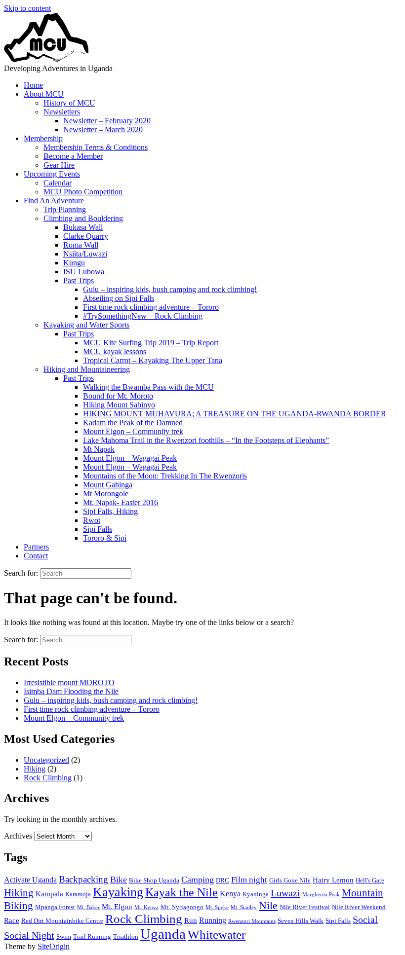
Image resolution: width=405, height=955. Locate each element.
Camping (197, 879)
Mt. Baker (88, 907)
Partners (36, 547)
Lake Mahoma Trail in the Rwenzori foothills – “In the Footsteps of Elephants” (206, 440)
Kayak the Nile (181, 892)
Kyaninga (256, 894)
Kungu (74, 262)
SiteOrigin (54, 946)
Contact (36, 555)
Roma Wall (80, 245)
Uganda (163, 934)
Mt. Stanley (244, 907)
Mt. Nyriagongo (182, 907)
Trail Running (92, 936)
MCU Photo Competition (82, 191)
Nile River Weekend (359, 907)
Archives (18, 836)
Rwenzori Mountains (252, 921)
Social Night (29, 935)
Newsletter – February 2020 (107, 120)
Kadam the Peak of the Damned (133, 422)
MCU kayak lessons (114, 351)
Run (190, 920)
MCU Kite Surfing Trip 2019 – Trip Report (150, 342)
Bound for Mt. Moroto (118, 396)
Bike (118, 879)
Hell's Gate (370, 880)
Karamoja (78, 894)
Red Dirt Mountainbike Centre (62, 920)
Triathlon (125, 936)
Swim (63, 936)
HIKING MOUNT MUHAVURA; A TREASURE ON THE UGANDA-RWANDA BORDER (234, 413)
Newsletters (61, 112)
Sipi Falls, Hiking (110, 511)
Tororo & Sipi (104, 538)
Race (11, 920)
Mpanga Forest (55, 907)
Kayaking (118, 892)
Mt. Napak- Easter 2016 (120, 502)
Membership (43, 138)
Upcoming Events (52, 174)
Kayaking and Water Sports (86, 325)
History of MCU (69, 103)
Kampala (49, 894)
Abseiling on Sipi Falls (118, 298)
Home (33, 85)
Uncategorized (46, 760)
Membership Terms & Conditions (95, 147)
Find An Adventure (54, 200)
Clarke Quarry (85, 236)
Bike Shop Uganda (154, 880)
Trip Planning (64, 209)
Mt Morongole (105, 493)
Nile (268, 906)
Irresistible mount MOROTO (69, 682)
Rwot (91, 520)
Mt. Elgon (117, 907)
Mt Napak (99, 449)
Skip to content (27, 8)
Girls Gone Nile (290, 880)
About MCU (44, 94)
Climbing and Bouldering (83, 218)
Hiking (34, 769)
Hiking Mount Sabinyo (119, 405)
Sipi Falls (97, 529)
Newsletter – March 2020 (103, 129)
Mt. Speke (217, 907)
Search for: (21, 573)
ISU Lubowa (83, 271)
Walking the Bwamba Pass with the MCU (148, 387)
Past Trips (78, 280)
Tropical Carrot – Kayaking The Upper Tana (152, 360)
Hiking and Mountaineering (86, 369)
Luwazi (285, 892)
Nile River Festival (305, 907)
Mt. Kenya (146, 907)
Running (212, 920)
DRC (222, 880)
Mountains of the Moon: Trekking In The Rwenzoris (165, 476)
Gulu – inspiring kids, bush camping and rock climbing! (170, 289)
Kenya (230, 893)
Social (365, 920)
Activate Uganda (30, 880)
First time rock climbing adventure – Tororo (151, 307)
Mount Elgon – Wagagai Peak (130, 458)
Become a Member (73, 156)
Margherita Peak (321, 894)
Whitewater (216, 934)
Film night (249, 879)
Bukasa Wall (83, 227)
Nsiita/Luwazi (85, 254)
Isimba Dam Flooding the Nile (71, 691)
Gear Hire (59, 165)
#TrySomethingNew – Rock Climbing (142, 316)
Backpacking (83, 879)
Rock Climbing (48, 777)
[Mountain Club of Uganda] (46, 59)
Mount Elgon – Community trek (133, 431)
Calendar (57, 183)
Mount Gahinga (107, 484)
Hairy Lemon (333, 880)
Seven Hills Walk (301, 920)
